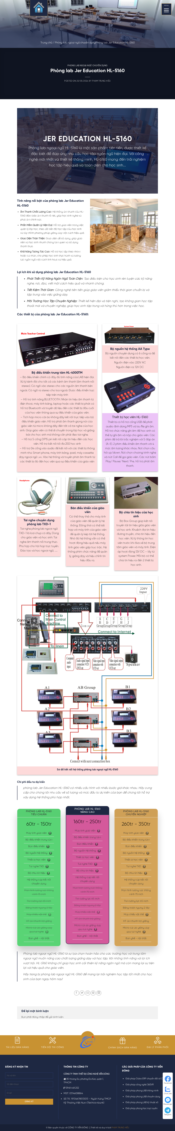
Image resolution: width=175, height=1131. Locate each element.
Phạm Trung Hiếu (101, 81)
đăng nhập (38, 1017)
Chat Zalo (168, 1094)
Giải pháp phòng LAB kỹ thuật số (141, 1102)
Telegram (167, 1115)
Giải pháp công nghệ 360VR (139, 1085)
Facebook (168, 1083)
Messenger (167, 1104)
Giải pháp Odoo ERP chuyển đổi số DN (144, 1079)
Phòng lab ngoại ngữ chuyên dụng (75, 42)
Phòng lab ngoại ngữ (46, 148)
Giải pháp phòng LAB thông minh (141, 1091)
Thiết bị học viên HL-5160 (130, 417)
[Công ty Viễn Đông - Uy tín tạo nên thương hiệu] (39, 8)
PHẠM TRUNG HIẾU (120, 1128)
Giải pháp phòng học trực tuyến (141, 1108)
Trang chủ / (48, 42)
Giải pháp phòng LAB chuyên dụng (142, 1097)
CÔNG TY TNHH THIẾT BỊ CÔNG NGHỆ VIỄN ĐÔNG (87, 1074)
